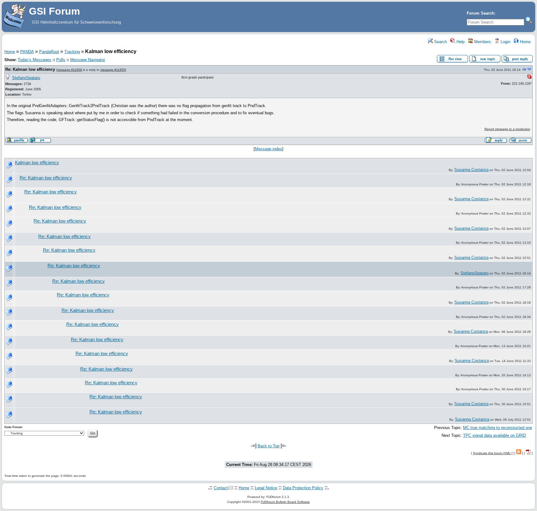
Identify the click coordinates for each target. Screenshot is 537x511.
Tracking (72, 51)
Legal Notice (266, 488)
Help (460, 41)
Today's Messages (34, 59)
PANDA (27, 51)
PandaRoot (49, 51)
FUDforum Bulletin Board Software (285, 502)
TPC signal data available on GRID (494, 435)
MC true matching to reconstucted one (497, 427)
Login (504, 41)
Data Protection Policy (303, 488)
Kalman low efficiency (37, 162)
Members (482, 41)
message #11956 (69, 69)
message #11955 (112, 69)
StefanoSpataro (26, 77)
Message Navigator (87, 59)
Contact (221, 488)
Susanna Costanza (471, 169)
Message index (268, 149)
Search (440, 41)
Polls (60, 59)
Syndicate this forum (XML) (492, 453)
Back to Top (268, 446)
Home (524, 41)
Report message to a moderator (507, 129)
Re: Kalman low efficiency (30, 69)
